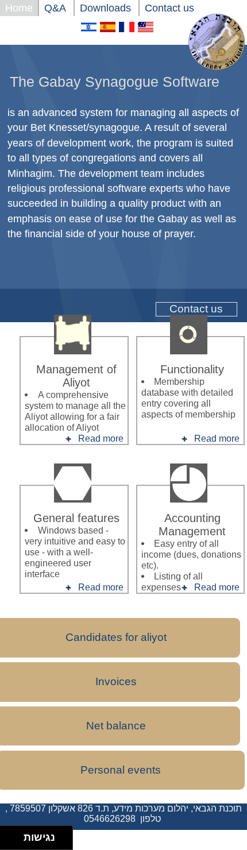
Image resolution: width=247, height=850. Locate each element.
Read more (217, 438)
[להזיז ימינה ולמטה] (15, 841)
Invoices (116, 681)
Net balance (116, 726)
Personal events (120, 770)
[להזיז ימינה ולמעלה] (15, 835)
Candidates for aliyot (116, 637)
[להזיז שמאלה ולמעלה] (9, 835)
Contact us (196, 309)
